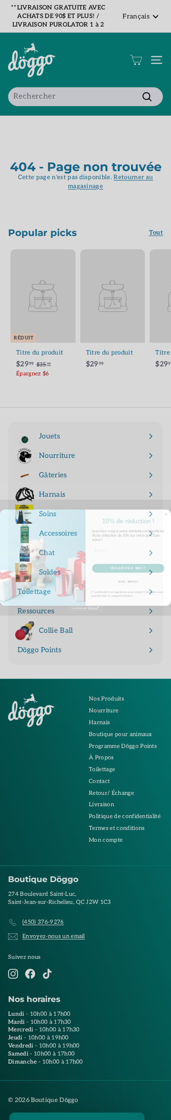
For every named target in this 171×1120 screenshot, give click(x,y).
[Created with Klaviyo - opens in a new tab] (85, 610)
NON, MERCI (128, 583)
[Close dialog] (166, 516)
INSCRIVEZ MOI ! (128, 570)
